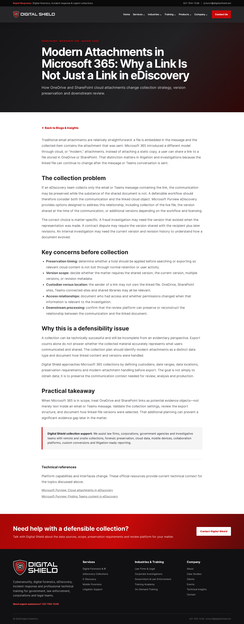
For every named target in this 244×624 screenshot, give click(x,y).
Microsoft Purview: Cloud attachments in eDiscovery (77, 490)
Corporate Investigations (148, 573)
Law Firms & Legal (145, 568)
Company (201, 14)
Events (191, 584)
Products (185, 14)
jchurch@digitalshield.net (217, 3)
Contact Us (221, 14)
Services (139, 14)
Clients (191, 579)
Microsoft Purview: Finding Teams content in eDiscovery (80, 496)
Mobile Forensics (92, 584)
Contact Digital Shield (213, 531)
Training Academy (145, 584)
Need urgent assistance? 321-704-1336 (36, 604)
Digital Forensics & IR (94, 568)
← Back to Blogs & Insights (60, 128)
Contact (191, 594)
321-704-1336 (191, 3)
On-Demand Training (146, 589)
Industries (155, 14)
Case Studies (194, 573)
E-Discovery (89, 579)
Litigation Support (93, 589)
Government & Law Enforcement (153, 579)
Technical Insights (197, 589)
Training (170, 14)
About (190, 568)
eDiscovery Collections (95, 573)
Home (126, 14)
